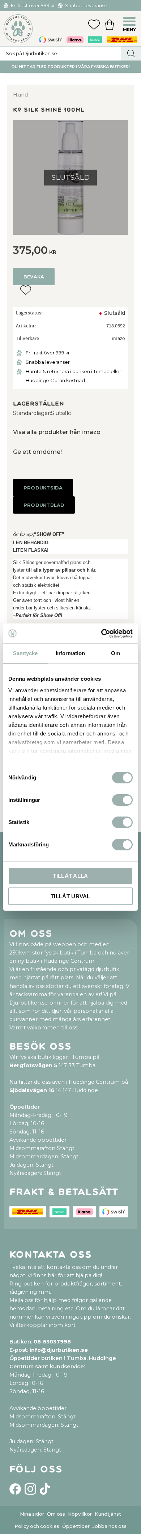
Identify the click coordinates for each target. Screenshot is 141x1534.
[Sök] (131, 53)
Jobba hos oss (110, 1526)
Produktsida (43, 488)
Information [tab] (70, 653)
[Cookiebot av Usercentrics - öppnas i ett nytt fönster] (101, 633)
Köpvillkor (80, 1514)
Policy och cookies (36, 1526)
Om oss (56, 1514)
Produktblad (44, 505)
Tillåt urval (70, 896)
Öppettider (76, 1526)
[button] (130, 22)
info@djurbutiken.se (59, 1350)
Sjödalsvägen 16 (31, 1090)
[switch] (122, 800)
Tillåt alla (70, 876)
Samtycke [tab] (25, 653)
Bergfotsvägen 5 (33, 1065)
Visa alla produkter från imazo (57, 432)
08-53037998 (52, 1341)
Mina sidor (32, 1514)
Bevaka (34, 276)
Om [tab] (115, 653)
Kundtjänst (108, 1514)
